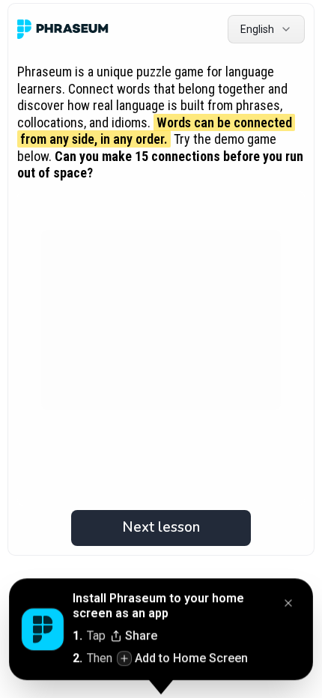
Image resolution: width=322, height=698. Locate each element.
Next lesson (161, 527)
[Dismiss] (288, 604)
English (257, 29)
